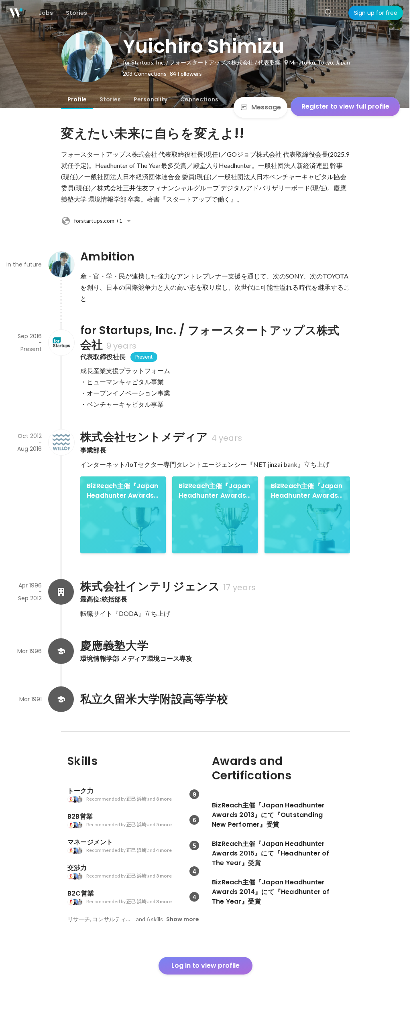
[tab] (77, 99)
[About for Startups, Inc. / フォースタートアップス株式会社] (61, 342)
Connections (199, 99)
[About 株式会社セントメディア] (61, 442)
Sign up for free (375, 13)
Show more (182, 919)
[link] (123, 514)
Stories (110, 99)
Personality (150, 99)
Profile (77, 99)
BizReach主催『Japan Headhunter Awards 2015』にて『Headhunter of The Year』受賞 (214, 490)
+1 (98, 220)
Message (266, 107)
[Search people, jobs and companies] (328, 13)
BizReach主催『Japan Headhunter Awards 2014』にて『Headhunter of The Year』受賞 (306, 490)
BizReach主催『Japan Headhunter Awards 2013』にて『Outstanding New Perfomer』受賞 (122, 490)
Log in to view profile (205, 965)
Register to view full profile (345, 106)
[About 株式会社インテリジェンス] (61, 592)
